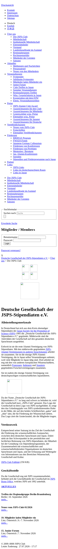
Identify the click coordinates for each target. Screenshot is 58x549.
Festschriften (19, 130)
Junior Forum (19, 84)
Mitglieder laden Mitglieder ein (27, 82)
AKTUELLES (8, 486)
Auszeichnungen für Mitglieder (27, 111)
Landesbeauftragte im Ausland (27, 50)
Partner (10, 162)
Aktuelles (11, 63)
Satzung (17, 60)
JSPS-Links (18, 167)
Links (9, 164)
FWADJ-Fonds (20, 140)
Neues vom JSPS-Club (24, 127)
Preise (10, 103)
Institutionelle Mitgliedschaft (26, 42)
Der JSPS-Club (20, 36)
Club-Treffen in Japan (23, 87)
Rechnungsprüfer (21, 55)
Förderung (12, 135)
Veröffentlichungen (16, 124)
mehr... (4, 499)
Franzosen (17, 365)
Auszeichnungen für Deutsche (27, 122)
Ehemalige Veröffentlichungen (27, 132)
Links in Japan (20, 172)
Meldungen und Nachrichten (26, 66)
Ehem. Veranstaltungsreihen (26, 100)
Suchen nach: (10, 213)
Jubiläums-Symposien (23, 79)
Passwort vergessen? (11, 250)
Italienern (27, 365)
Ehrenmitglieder (20, 44)
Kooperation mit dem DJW (26, 98)
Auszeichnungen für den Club (27, 108)
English (10, 26)
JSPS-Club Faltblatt (10, 462)
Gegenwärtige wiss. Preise (25, 114)
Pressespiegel (19, 68)
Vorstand (17, 47)
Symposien (18, 76)
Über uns (11, 34)
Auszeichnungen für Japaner (26, 119)
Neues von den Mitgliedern (26, 71)
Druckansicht (7, 5)
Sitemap (11, 18)
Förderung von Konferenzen (26, 146)
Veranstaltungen (14, 74)
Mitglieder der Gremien (24, 58)
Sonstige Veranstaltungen (25, 90)
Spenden (17, 156)
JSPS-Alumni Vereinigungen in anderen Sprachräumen (26, 350)
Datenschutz (13, 15)
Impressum (12, 13)
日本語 (10, 28)
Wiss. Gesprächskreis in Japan (27, 95)
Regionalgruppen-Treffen (25, 92)
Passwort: (8, 240)
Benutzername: (11, 237)
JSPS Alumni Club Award (25, 106)
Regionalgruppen (21, 52)
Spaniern (40, 365)
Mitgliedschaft (19, 39)
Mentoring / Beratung (23, 151)
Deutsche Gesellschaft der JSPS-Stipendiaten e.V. (24, 258)
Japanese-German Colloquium (27, 143)
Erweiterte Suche (9, 223)
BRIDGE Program (22, 138)
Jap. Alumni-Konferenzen (25, 154)
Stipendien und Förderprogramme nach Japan (34, 159)
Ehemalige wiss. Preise (24, 116)
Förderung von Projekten (25, 148)
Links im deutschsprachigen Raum (29, 170)
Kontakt (11, 10)
